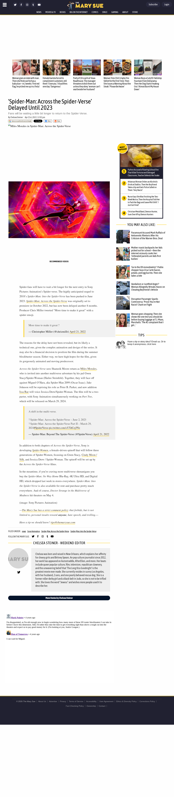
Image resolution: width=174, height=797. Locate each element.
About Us (42, 701)
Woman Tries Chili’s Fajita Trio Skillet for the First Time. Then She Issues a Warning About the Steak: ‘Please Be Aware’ (117, 82)
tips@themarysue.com (63, 522)
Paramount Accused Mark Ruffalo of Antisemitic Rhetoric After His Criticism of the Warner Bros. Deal (148, 235)
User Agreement (106, 701)
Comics (95, 12)
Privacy (63, 701)
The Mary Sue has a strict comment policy (45, 510)
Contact (102, 706)
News (38, 12)
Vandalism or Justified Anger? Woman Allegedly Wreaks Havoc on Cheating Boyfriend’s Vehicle (148, 286)
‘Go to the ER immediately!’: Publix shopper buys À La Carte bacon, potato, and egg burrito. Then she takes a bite (147, 271)
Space (104, 12)
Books (63, 12)
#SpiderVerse (41, 428)
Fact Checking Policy (75, 706)
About (125, 12)
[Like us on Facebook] (21, 6)
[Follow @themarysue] (15, 6)
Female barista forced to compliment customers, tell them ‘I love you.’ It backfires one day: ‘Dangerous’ (55, 82)
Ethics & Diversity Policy (126, 701)
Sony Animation (33, 531)
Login (166, 4)
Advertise (53, 701)
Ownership (91, 706)
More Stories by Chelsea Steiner (59, 597)
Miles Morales (88, 368)
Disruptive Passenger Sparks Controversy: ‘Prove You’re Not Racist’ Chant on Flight (145, 301)
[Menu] (5, 5)
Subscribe (153, 4)
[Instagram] (27, 6)
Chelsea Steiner (16, 117)
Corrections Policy (147, 701)
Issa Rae (24, 392)
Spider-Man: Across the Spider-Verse (46, 301)
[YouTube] (39, 6)
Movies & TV (50, 12)
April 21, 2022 (78, 331)
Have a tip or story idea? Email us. (144, 341)
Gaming (114, 12)
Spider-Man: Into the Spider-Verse (83, 531)
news (24, 531)
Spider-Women (40, 450)
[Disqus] (59, 647)
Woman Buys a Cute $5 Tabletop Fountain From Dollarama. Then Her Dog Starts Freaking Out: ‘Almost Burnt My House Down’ (148, 84)
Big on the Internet (79, 12)
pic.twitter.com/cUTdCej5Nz (64, 428)
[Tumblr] (33, 6)
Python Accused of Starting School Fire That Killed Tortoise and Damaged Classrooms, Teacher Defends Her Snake (143, 172)
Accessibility (91, 701)
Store (135, 12)
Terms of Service (76, 701)
